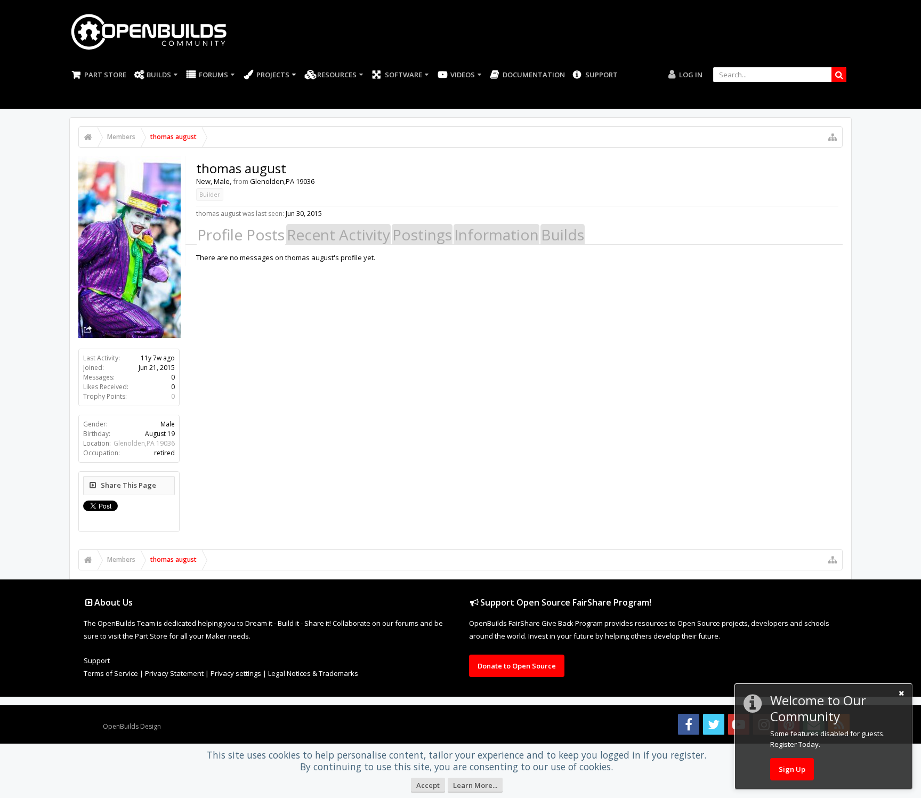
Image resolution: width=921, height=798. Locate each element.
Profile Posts (241, 234)
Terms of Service (111, 673)
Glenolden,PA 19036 (144, 443)
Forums (213, 74)
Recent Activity (338, 234)
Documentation (534, 74)
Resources (337, 74)
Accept (428, 785)
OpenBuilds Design (132, 726)
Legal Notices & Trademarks (313, 673)
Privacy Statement (174, 673)
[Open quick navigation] (832, 137)
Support (601, 74)
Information (496, 234)
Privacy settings (236, 673)
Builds (159, 74)
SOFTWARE (403, 74)
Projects (272, 74)
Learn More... (475, 785)
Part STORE (105, 74)
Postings (422, 234)
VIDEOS (462, 74)
